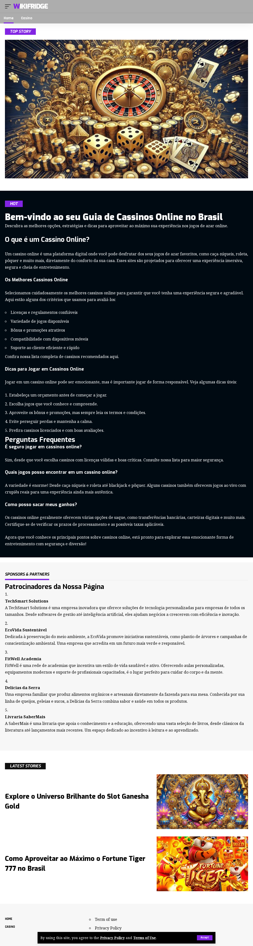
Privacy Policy (112, 937)
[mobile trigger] (9, 6)
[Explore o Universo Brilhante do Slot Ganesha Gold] (202, 801)
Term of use (106, 919)
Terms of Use (144, 937)
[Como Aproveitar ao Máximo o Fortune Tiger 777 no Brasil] (202, 863)
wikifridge (30, 6)
